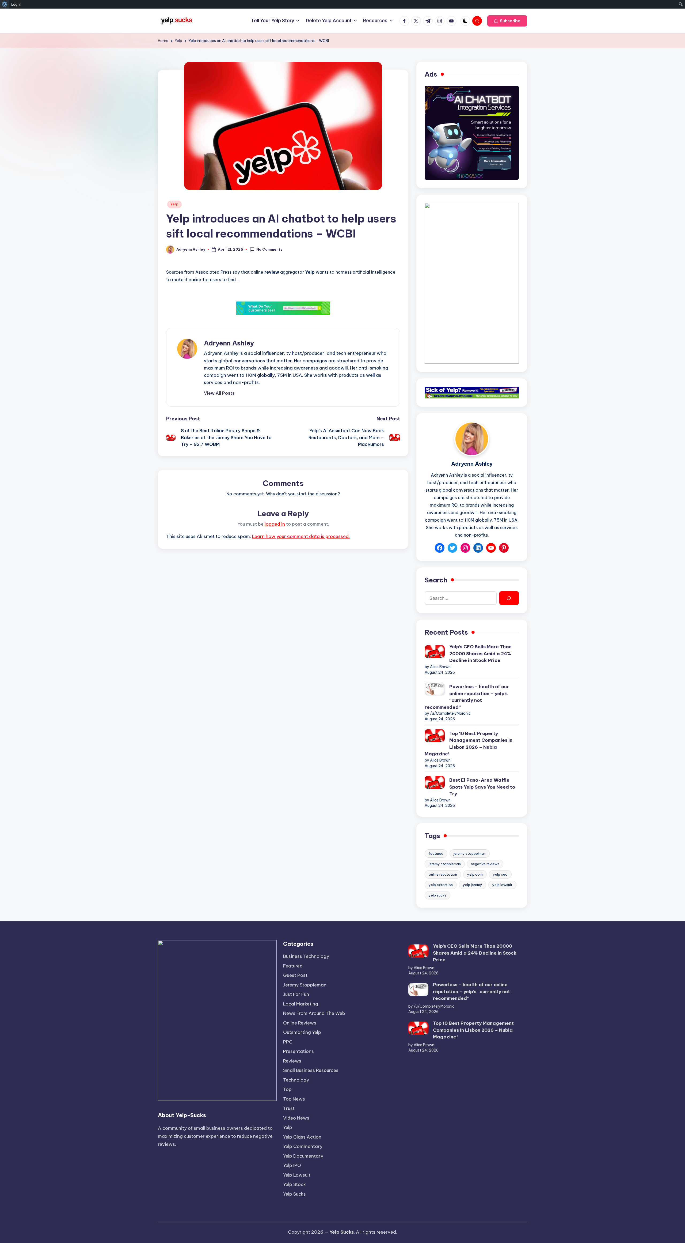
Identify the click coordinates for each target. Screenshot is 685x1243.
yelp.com (475, 874)
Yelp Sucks (294, 1194)
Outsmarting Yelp (302, 1032)
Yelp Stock (294, 1184)
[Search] (509, 598)
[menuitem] (4, 4)
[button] (507, 21)
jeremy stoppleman (445, 864)
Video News (296, 1118)
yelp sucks (437, 895)
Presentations (298, 1051)
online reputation (443, 874)
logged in (275, 524)
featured (436, 853)
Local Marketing (300, 1004)
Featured (293, 966)
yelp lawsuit (502, 885)
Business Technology (306, 956)
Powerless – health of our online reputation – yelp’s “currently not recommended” (467, 697)
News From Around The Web (314, 1013)
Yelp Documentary (303, 1156)
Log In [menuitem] (16, 4)
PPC (287, 1042)
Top (287, 1089)
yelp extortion (441, 885)
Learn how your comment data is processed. (301, 536)
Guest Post (295, 975)
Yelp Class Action (302, 1137)
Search (436, 580)
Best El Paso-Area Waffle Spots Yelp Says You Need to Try (482, 787)
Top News (294, 1099)
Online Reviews (299, 1023)
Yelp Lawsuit (296, 1175)
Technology (296, 1080)
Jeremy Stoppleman (304, 985)
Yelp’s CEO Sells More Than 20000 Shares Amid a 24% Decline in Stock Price (480, 653)
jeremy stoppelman (470, 853)
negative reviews (485, 864)
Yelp (174, 204)
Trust (289, 1108)
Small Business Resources (310, 1070)
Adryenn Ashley (229, 343)
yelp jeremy (472, 885)
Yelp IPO (292, 1165)
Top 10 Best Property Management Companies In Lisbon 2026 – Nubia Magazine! (468, 743)
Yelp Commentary (302, 1146)
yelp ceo (500, 874)
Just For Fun (296, 994)
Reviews (292, 1061)
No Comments (269, 249)
